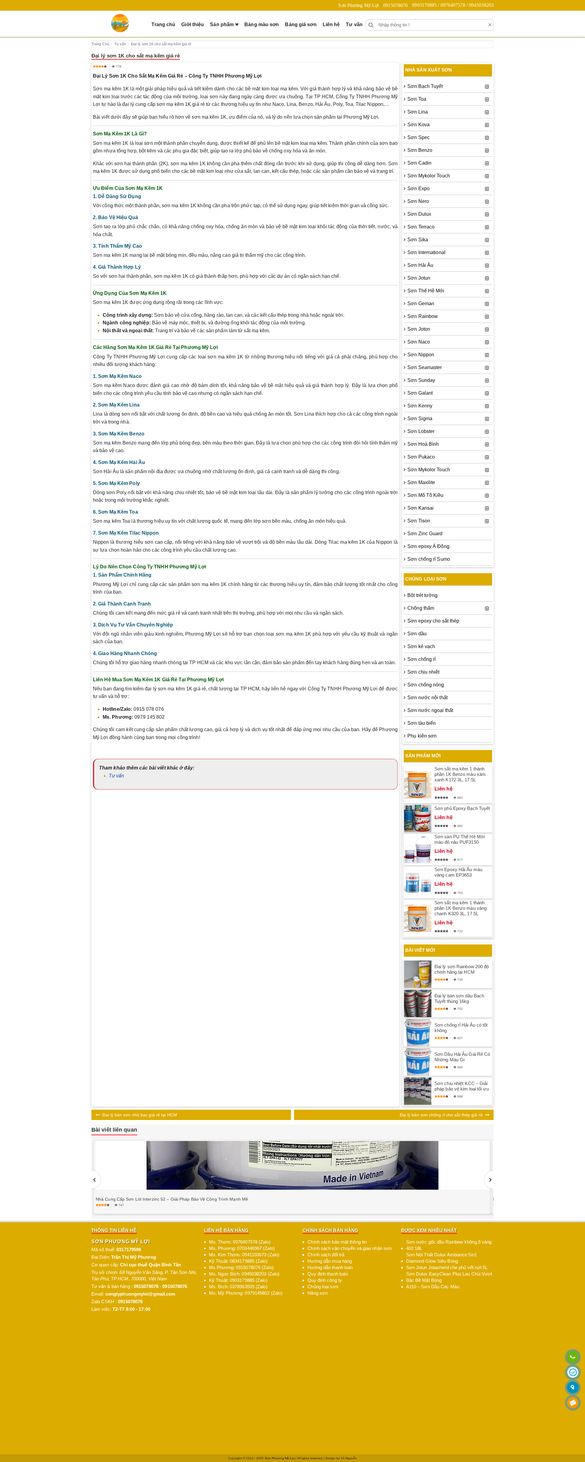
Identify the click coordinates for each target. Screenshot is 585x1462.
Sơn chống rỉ (421, 659)
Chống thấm (420, 608)
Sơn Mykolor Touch (428, 175)
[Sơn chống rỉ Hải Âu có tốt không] (417, 1033)
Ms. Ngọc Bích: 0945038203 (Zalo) (244, 1273)
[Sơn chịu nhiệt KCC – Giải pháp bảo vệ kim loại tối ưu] (417, 1091)
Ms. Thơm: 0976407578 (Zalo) (240, 1241)
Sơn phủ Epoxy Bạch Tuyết (462, 808)
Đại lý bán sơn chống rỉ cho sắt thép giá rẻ (441, 1114)
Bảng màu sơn (261, 24)
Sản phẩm (222, 24)
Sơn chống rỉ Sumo (428, 559)
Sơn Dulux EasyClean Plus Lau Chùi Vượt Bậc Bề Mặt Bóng (449, 1277)
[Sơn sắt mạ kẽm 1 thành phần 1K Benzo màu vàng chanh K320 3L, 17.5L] (417, 918)
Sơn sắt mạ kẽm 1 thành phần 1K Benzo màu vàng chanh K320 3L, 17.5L (460, 908)
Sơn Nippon (420, 354)
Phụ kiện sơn (422, 735)
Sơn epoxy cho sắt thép (433, 620)
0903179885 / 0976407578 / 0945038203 (453, 5)
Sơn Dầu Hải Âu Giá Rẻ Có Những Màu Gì (462, 1057)
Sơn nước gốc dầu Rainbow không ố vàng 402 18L (449, 1245)
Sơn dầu (417, 633)
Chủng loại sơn (322, 1286)
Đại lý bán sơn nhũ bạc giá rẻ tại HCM (139, 1114)
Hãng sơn (317, 1293)
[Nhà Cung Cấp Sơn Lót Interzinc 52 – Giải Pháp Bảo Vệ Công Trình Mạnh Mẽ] (292, 1165)
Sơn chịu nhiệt (423, 672)
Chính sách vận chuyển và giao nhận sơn (349, 1248)
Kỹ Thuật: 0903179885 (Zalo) (238, 1280)
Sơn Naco (418, 341)
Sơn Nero (418, 201)
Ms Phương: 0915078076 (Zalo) (241, 1267)
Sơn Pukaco (421, 456)
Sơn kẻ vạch (421, 646)
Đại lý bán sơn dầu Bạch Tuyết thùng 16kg (459, 998)
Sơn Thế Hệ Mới (425, 290)
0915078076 (395, 5)
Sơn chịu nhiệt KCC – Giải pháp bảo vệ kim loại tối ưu (461, 1086)
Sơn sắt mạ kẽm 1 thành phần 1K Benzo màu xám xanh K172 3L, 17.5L (460, 774)
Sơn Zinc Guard (424, 533)
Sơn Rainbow (422, 316)
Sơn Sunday (421, 380)
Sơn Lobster (420, 431)
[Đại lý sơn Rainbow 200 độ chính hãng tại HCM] (417, 974)
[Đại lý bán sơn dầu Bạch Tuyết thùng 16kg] (417, 1003)
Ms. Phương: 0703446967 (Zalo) (242, 1248)
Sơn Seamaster (424, 367)
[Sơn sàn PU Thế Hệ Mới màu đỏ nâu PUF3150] (417, 849)
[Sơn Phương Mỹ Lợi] (120, 23)
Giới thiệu (192, 24)
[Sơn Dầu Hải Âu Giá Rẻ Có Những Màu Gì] (417, 1062)
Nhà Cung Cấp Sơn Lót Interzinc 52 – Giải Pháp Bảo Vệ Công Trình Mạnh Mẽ (172, 1199)
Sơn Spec (418, 137)
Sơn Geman (420, 303)
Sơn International (426, 252)
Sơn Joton (418, 329)
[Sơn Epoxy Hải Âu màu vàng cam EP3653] (417, 882)
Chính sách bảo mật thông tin (337, 1241)
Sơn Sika (417, 239)
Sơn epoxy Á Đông (428, 546)
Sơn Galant (420, 393)
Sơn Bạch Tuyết (425, 86)
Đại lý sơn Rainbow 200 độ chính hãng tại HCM (461, 969)
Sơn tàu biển (421, 723)
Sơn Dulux (419, 214)
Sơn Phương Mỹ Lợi (358, 5)
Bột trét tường (422, 595)
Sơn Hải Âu (420, 265)
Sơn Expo (418, 188)
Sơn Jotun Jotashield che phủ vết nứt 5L (447, 1267)
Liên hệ (331, 24)
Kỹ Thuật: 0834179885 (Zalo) (238, 1261)
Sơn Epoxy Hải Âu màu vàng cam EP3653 (458, 872)
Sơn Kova (418, 124)
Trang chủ (163, 24)
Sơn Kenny (419, 405)
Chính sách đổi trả (325, 1254)
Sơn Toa (416, 99)
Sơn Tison (418, 520)
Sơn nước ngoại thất (430, 710)
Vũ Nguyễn (349, 1458)
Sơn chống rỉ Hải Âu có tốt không (461, 1027)
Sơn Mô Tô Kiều (425, 495)
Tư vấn (354, 24)
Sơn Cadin (419, 163)
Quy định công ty (324, 1280)
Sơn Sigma (419, 418)
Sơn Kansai (420, 508)
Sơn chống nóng (425, 684)
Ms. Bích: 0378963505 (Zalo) (238, 1286)
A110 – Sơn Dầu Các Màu (432, 1286)
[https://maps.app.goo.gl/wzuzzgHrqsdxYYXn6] (572, 1388)
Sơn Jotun (418, 278)
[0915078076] (572, 1357)
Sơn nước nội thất (427, 697)
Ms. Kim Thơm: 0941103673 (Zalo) (244, 1254)
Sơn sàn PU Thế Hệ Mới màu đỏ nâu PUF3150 (459, 839)
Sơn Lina (417, 111)
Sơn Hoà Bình (423, 444)
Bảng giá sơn (300, 24)
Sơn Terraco (420, 226)
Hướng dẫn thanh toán (330, 1267)
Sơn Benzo (419, 150)
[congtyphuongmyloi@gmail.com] (572, 1403)
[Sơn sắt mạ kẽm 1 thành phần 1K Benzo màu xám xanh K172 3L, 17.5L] (417, 784)
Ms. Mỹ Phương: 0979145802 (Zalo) (245, 1293)
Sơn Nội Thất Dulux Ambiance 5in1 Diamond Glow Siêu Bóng (441, 1258)
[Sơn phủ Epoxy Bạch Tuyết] (417, 818)
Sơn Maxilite (421, 482)
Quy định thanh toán (327, 1273)
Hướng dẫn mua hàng (329, 1261)
